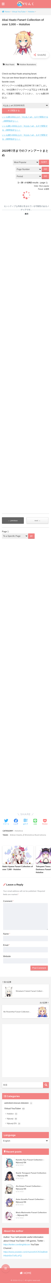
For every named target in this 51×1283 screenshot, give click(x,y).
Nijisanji (12, 1119)
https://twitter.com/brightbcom (16, 1244)
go (31, 536)
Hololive (19, 831)
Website (7, 956)
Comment (8, 901)
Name (6, 934)
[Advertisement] (25, 648)
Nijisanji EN (13, 1123)
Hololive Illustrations (27, 64)
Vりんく (28, 4)
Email (6, 945)
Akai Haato (9, 64)
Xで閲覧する (14, 110)
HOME (27, 1273)
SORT (44, 162)
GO (45, 169)
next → (37, 520)
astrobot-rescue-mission (18, 1103)
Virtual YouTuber (14, 1108)
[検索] (46, 1085)
